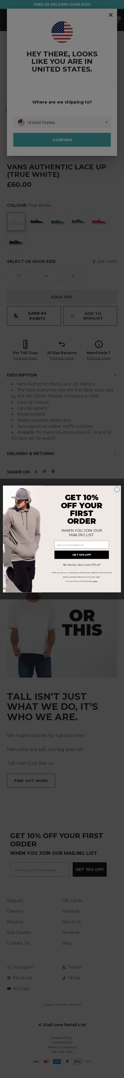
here (95, 581)
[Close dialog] (117, 489)
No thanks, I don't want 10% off (81, 564)
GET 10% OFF (81, 555)
